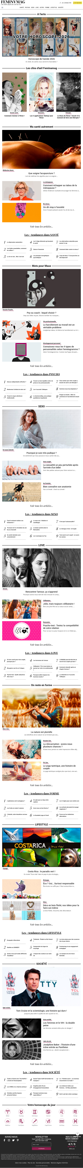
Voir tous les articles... (41, 226)
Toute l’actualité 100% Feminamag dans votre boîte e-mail (41, 1139)
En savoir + (14, 95)
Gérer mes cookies (21, 1163)
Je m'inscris (41, 1148)
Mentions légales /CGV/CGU (59, 1163)
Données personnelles (43, 1163)
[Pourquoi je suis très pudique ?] (41, 433)
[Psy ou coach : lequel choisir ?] (41, 293)
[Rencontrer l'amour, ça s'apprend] (41, 572)
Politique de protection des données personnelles (48, 1159)
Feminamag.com (22, 1154)
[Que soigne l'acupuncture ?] (41, 153)
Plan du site (31, 1163)
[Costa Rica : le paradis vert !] (41, 851)
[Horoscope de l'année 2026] (41, 40)
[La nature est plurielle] (41, 712)
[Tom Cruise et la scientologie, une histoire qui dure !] (41, 991)
